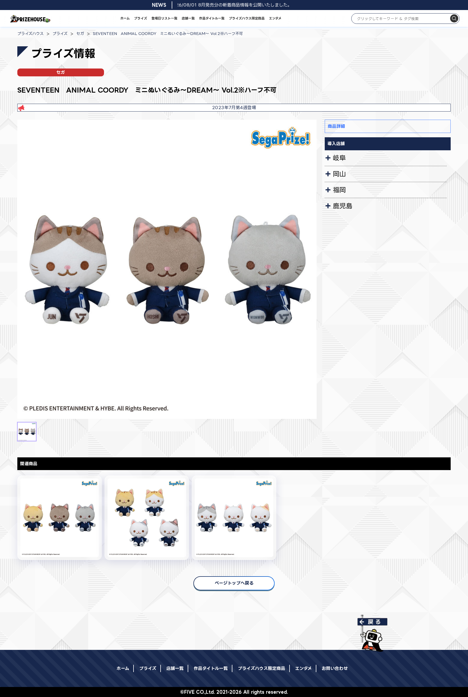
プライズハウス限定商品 (247, 18)
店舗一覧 (188, 18)
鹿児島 (342, 205)
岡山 (339, 173)
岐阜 (339, 157)
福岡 (339, 189)
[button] (26, 431)
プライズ (140, 18)
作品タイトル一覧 (212, 18)
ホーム (125, 18)
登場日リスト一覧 (164, 18)
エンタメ (275, 18)
